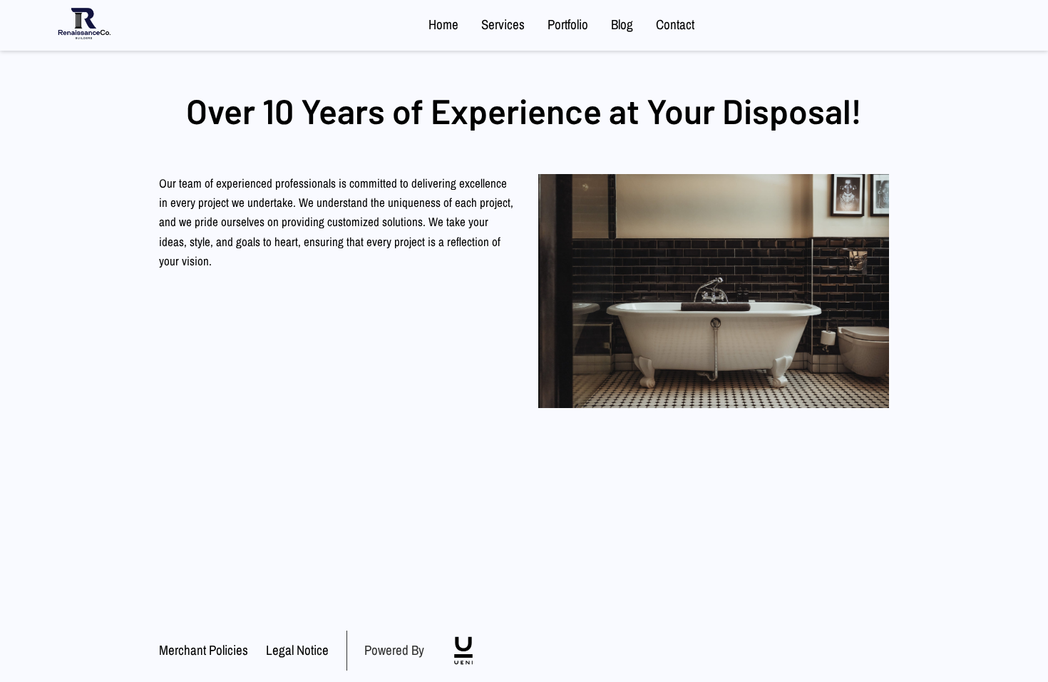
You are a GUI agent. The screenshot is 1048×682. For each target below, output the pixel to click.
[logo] (463, 650)
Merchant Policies (203, 650)
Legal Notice (297, 650)
